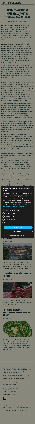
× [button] (31, 188)
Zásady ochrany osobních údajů (18, 204)
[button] (18, 207)
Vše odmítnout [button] (18, 231)
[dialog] (17, 212)
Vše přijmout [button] (18, 227)
